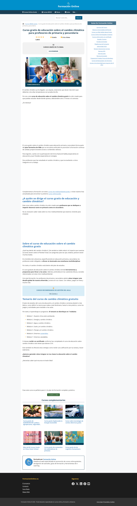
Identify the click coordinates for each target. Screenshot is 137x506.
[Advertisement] (53, 124)
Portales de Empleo (102, 41)
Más (74, 12)
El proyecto (26, 483)
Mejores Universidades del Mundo (101, 30)
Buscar (79, 18)
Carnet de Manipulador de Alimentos (102, 60)
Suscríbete (26, 489)
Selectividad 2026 (102, 46)
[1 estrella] (36, 37)
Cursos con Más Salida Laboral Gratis (102, 32)
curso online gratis (55, 194)
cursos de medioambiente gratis (59, 192)
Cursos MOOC (47, 12)
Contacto (25, 486)
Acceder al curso (53, 394)
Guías (68, 12)
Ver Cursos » (53, 294)
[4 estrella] (41, 37)
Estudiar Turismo (101, 39)
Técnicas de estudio (102, 56)
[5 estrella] (43, 37)
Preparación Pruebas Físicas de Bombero (102, 58)
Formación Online (68, 6)
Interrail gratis (102, 53)
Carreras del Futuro (102, 27)
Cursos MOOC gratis (31, 24)
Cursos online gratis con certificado (101, 37)
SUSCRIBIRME (53, 51)
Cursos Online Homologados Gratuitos (101, 34)
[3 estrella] (40, 37)
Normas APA (101, 51)
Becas (58, 12)
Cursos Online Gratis (30, 12)
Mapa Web (26, 492)
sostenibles (44, 333)
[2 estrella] (38, 37)
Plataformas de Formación (102, 44)
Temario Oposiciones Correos (102, 49)
